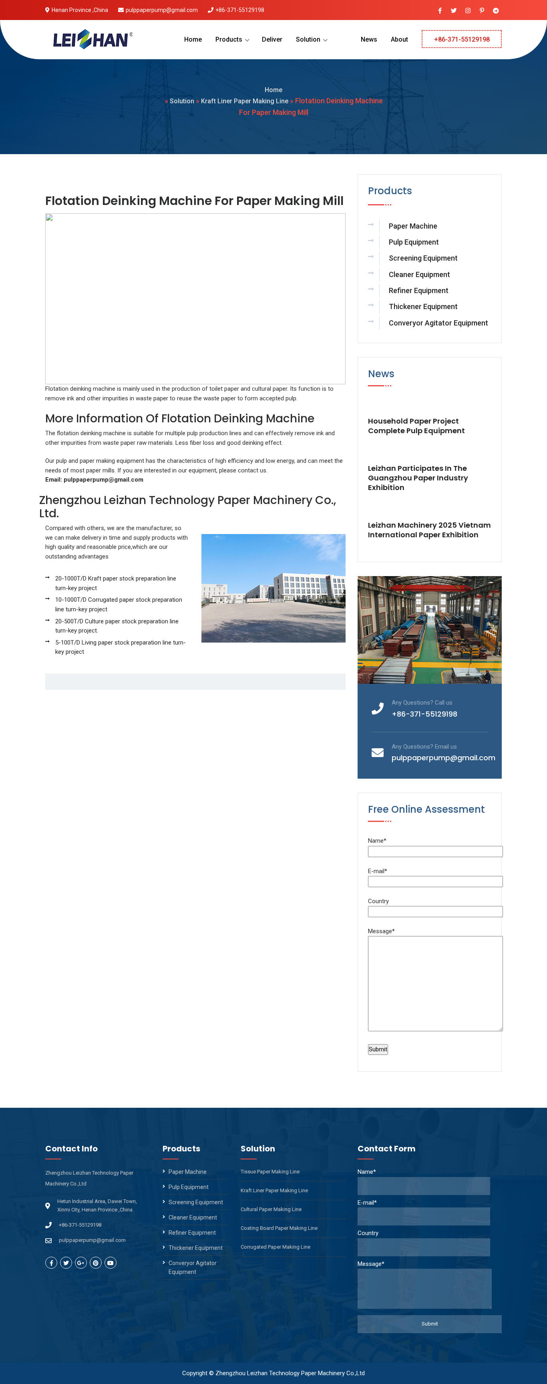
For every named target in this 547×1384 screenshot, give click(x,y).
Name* (377, 840)
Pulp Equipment (414, 242)
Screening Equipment (423, 258)
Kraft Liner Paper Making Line (244, 101)
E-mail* (377, 871)
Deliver (272, 39)
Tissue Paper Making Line (270, 1172)
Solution (308, 39)
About (399, 39)
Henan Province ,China (80, 10)
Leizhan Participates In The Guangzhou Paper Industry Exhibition (418, 478)
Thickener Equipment (423, 306)
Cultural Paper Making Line (271, 1209)
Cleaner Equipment (419, 274)
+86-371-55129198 (239, 10)
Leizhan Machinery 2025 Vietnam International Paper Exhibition (429, 530)
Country (378, 901)
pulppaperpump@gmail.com (162, 10)
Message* (381, 931)
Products (228, 39)
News (369, 39)
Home (193, 39)
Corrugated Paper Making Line (275, 1247)
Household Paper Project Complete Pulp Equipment (416, 426)
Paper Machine (413, 226)
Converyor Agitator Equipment (438, 323)
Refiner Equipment (418, 290)
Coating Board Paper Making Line (279, 1228)
